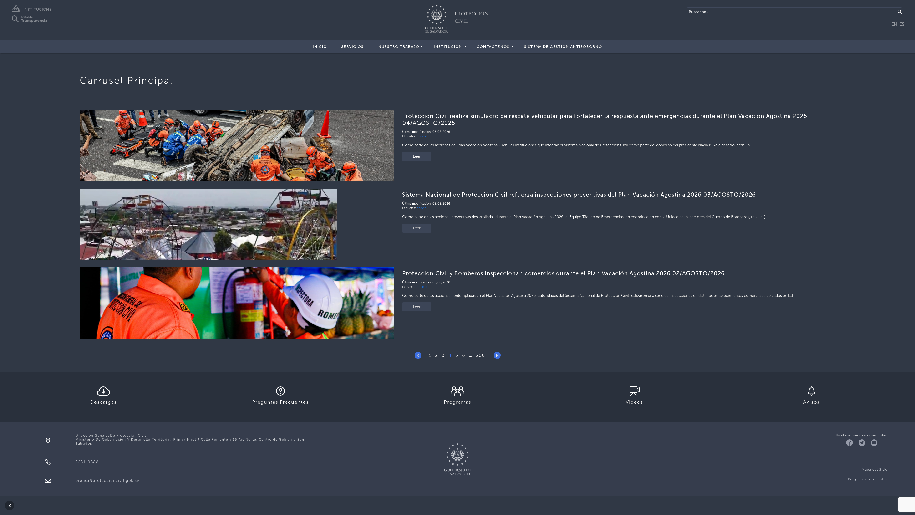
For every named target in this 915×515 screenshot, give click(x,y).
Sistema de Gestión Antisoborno (563, 46)
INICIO (320, 46)
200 (480, 355)
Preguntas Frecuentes (868, 479)
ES (902, 24)
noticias (422, 136)
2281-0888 (87, 462)
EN (894, 24)
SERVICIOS (352, 46)
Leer (417, 156)
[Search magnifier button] (900, 12)
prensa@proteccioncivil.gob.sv (107, 480)
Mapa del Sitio (875, 470)
